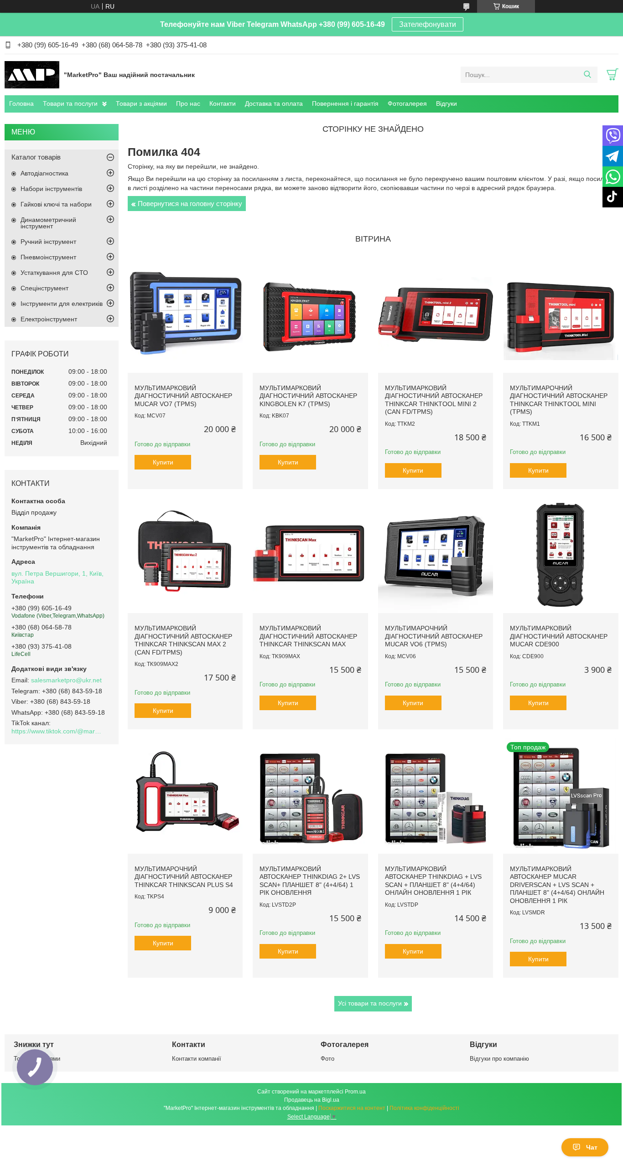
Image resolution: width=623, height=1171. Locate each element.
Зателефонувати (427, 24)
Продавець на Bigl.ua (311, 1100)
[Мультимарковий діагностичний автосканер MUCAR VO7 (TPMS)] (185, 315)
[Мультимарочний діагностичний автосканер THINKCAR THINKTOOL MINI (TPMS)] (560, 315)
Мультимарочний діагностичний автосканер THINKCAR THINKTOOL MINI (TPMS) (558, 400)
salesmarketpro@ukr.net (66, 680)
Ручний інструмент (48, 241)
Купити (163, 462)
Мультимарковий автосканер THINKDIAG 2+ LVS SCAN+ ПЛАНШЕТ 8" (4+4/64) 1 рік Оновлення (310, 881)
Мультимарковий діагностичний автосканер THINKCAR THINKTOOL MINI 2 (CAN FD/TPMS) (434, 400)
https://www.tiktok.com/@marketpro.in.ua (57, 731)
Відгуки (446, 103)
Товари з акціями (141, 103)
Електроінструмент (49, 319)
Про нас (188, 103)
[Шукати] (587, 75)
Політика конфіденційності (424, 1108)
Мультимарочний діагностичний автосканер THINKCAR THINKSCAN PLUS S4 (184, 876)
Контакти (222, 103)
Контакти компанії (196, 1058)
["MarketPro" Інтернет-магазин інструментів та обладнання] (32, 74)
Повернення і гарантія (345, 103)
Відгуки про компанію (499, 1058)
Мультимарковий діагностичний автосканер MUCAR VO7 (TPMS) (183, 396)
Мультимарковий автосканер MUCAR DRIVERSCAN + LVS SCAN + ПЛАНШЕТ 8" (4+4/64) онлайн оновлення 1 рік (557, 884)
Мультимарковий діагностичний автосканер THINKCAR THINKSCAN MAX (308, 636)
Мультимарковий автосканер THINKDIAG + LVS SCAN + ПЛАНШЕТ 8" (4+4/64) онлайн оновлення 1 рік (433, 881)
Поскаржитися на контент (351, 1108)
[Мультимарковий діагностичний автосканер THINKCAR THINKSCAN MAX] (310, 555)
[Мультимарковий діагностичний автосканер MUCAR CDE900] (560, 555)
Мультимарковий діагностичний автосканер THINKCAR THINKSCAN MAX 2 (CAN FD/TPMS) (183, 640)
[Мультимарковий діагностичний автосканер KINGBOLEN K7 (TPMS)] (310, 315)
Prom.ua (355, 1091)
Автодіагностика (44, 173)
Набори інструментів (51, 188)
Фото (327, 1058)
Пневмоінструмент (48, 257)
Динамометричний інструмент (48, 223)
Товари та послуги (70, 103)
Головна (21, 103)
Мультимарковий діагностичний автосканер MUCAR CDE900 (558, 636)
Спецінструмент (44, 288)
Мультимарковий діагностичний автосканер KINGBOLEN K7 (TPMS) (308, 396)
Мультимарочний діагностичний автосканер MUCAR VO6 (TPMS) (434, 636)
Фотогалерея (407, 103)
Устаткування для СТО (54, 272)
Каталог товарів (36, 157)
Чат (591, 1147)
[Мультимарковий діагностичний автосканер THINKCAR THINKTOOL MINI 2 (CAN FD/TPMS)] (435, 315)
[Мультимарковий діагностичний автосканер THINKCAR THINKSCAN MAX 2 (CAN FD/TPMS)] (185, 555)
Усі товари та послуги (370, 1003)
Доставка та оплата (274, 103)
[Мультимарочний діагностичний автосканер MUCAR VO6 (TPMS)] (435, 555)
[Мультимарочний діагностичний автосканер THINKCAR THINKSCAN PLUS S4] (185, 795)
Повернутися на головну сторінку (190, 203)
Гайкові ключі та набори (56, 204)
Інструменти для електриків (62, 303)
